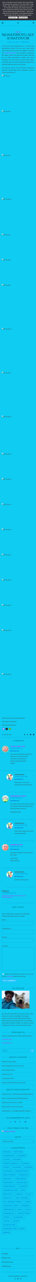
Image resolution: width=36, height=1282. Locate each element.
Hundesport (7, 1178)
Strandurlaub (8, 1213)
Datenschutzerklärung (14, 1276)
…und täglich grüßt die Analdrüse (21, 1111)
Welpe (22, 1228)
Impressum (24, 1276)
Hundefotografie (9, 1174)
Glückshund (7, 1171)
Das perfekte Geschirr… (9, 1070)
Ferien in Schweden (10, 1163)
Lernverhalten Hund (8, 1078)
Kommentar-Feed (7, 1262)
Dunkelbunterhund (10, 53)
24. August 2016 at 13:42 (20, 873)
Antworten (14, 751)
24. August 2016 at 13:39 (16, 846)
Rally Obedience (22, 1197)
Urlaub (15, 1221)
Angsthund (18, 1151)
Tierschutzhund (23, 1213)
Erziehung (17, 1159)
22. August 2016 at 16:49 (20, 825)
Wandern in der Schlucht (9, 1061)
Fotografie (25, 1163)
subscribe (10, 976)
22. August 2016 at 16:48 (20, 776)
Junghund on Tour (7, 1074)
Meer (23, 1190)
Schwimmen (25, 1205)
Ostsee (28, 1194)
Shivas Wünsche (7, 1043)
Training (6, 1217)
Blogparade (21, 1155)
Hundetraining (20, 1178)
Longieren (23, 1186)
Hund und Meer (21, 1182)
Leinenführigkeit (9, 1186)
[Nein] (34, 10)
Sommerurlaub (8, 1209)
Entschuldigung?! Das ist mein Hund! (13, 1066)
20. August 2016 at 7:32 (16, 748)
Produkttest (8, 1197)
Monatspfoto (8, 1194)
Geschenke (28, 1167)
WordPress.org (6, 1266)
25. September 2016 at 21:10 (9, 893)
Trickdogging (18, 1217)
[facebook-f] (15, 1278)
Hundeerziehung (21, 1171)
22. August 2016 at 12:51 (16, 797)
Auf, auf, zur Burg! (16, 1102)
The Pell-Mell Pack (17, 746)
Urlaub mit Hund (9, 1224)
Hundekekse (23, 1174)
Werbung (6, 1232)
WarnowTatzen (16, 844)
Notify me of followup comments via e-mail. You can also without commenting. (18, 975)
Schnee (27, 1201)
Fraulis (4, 1039)
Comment (5, 946)
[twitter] (18, 1278)
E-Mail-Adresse (7, 928)
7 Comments (24, 42)
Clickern (6, 1159)
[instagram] (20, 1278)
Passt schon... (13, 17)
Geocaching (17, 1167)
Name (4, 920)
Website (4, 937)
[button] (3, 729)
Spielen (27, 1209)
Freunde (6, 1167)
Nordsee (19, 1194)
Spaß (19, 1209)
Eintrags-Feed (6, 1258)
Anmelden (5, 1253)
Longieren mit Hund (10, 1190)
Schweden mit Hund (10, 1205)
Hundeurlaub (8, 1182)
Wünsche (9, 1039)
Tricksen (6, 1221)
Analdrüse (7, 1151)
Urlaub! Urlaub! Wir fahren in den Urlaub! (14, 1082)
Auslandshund (8, 1155)
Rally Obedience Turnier (12, 1201)
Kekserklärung (23, 17)
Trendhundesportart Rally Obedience (22, 1094)
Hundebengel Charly (18, 796)
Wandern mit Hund (10, 1228)
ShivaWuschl (8, 734)
